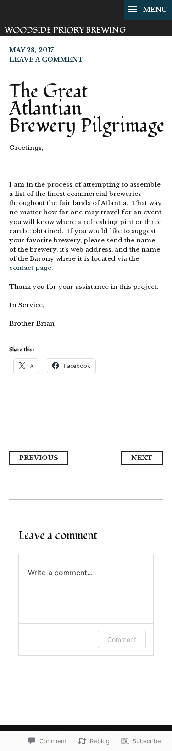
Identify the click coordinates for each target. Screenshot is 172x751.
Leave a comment (46, 59)
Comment (121, 639)
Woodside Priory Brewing (65, 30)
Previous (38, 458)
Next (142, 458)
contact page (30, 268)
